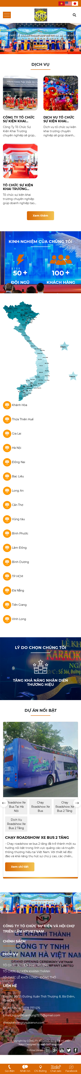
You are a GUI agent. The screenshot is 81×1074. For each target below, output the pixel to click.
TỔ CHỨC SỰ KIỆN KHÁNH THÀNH (26, 971)
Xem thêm (40, 215)
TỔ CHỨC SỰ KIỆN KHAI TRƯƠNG (26, 965)
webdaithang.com (51, 1044)
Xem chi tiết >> (41, 47)
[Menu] (7, 15)
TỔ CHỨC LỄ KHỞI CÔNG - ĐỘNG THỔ (29, 977)
